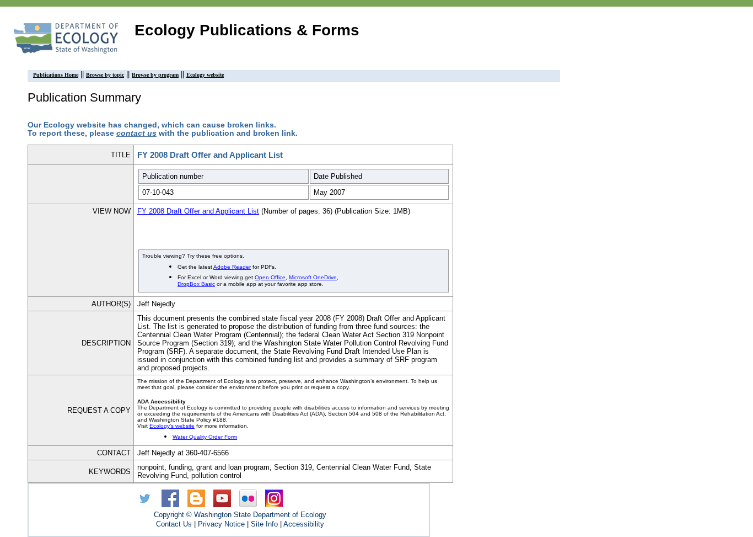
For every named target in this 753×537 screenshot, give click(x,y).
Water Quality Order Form (205, 437)
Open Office (270, 277)
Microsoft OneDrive (313, 277)
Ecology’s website (172, 426)
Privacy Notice (221, 524)
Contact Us (174, 524)
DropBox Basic (196, 284)
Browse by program (155, 75)
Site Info (264, 524)
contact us (136, 133)
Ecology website (205, 75)
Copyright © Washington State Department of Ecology (240, 515)
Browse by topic (105, 75)
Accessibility (303, 524)
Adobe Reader (232, 267)
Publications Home (55, 75)
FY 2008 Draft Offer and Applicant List (198, 211)
